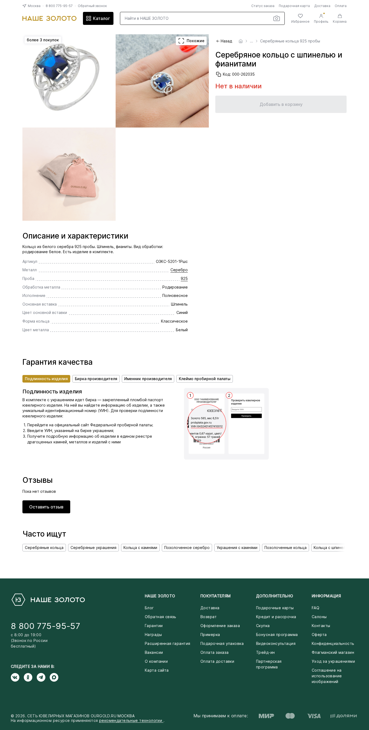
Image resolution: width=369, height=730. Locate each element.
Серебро (179, 269)
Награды (153, 634)
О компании (156, 661)
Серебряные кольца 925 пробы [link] (290, 41)
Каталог (101, 18)
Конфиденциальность (333, 643)
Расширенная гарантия (167, 643)
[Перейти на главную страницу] (49, 18)
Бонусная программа (277, 634)
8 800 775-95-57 (59, 6)
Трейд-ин (265, 652)
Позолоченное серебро (187, 547)
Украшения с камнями (237, 547)
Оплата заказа (214, 652)
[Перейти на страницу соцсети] (17, 677)
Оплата (341, 6)
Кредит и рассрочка (276, 616)
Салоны (319, 616)
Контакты (321, 625)
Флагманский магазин (333, 652)
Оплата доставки (217, 661)
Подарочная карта (294, 6)
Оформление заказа (220, 625)
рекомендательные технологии (131, 720)
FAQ (315, 607)
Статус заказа (262, 6)
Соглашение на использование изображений (327, 676)
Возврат (208, 616)
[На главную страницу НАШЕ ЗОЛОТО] (48, 600)
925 (184, 278)
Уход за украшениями (333, 661)
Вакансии (154, 652)
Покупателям (215, 596)
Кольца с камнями (140, 547)
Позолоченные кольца (285, 547)
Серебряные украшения (93, 547)
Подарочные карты (275, 607)
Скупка (263, 625)
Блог (149, 607)
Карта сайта (157, 670)
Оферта (319, 634)
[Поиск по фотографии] (276, 18)
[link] (241, 41)
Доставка (322, 6)
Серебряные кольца (44, 547)
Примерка (210, 634)
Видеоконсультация (276, 643)
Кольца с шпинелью (332, 547)
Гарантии (154, 625)
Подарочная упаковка (222, 643)
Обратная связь (160, 616)
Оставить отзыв (46, 507)
